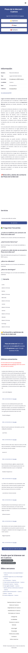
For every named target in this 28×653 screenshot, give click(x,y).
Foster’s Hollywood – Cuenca (11, 595)
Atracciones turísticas (7, 560)
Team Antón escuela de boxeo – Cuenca (14, 582)
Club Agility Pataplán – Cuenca (11, 586)
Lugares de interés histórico (8, 563)
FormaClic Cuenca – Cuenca (11, 584)
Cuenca (22, 16)
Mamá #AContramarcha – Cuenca (12, 591)
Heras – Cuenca (8, 593)
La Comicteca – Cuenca (10, 580)
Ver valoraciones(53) (6, 93)
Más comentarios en (9, 399)
